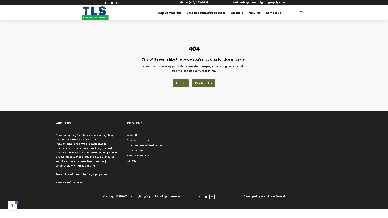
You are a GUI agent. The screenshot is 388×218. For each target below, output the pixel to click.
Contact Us (273, 13)
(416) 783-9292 (74, 182)
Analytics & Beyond (273, 196)
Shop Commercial (169, 13)
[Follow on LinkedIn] (111, 2)
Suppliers (237, 13)
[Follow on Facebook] (105, 2)
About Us (254, 13)
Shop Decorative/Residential (206, 13)
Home (180, 83)
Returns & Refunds (138, 155)
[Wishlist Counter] (301, 13)
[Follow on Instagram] (117, 2)
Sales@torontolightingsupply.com (262, 2)
